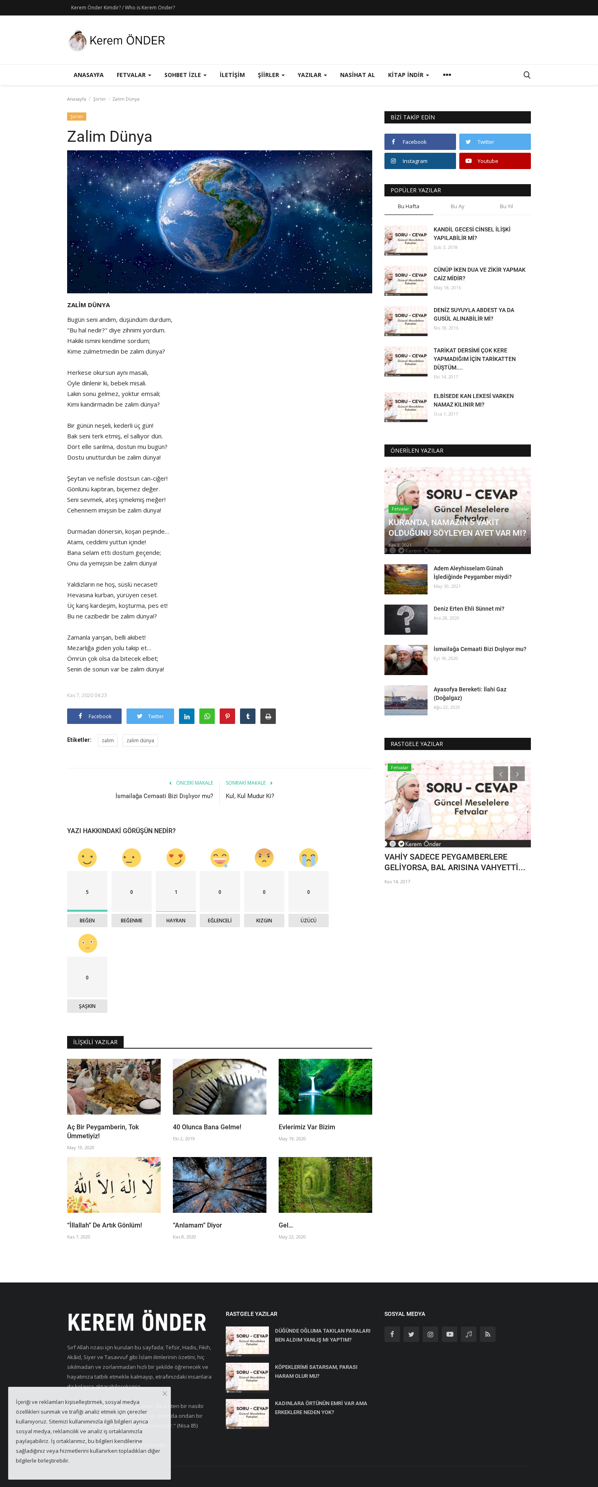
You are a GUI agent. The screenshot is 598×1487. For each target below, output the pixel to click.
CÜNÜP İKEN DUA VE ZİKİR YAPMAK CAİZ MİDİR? (480, 274)
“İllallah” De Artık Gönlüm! (104, 1225)
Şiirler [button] (269, 75)
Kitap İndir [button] (406, 75)
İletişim (232, 75)
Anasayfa (89, 75)
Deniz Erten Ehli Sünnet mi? (469, 608)
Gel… (286, 1225)
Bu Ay (458, 206)
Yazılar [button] (310, 75)
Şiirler (99, 99)
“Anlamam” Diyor (197, 1225)
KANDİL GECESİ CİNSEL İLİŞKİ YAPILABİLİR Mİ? (472, 233)
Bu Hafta (408, 206)
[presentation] (500, 773)
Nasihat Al (357, 75)
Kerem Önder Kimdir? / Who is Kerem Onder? (123, 7)
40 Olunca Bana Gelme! (207, 1127)
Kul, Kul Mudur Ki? (250, 796)
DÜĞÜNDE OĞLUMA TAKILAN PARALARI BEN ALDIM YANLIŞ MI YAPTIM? (323, 1335)
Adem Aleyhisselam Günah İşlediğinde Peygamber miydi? (473, 572)
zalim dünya (140, 740)
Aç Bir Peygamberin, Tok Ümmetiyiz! (103, 1131)
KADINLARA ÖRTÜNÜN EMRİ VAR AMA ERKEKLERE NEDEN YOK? (321, 1407)
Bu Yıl (506, 206)
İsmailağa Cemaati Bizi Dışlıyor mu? (164, 796)
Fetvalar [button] (132, 75)
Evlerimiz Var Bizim (307, 1127)
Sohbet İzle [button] (183, 75)
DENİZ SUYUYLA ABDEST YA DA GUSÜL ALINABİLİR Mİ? (474, 314)
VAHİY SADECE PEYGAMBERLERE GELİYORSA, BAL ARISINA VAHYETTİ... (455, 862)
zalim (108, 740)
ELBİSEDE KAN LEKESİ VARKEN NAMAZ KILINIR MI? (474, 400)
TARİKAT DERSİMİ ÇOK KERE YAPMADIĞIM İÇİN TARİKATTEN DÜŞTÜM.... (475, 359)
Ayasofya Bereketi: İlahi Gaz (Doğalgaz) (470, 693)
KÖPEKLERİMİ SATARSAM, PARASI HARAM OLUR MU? (316, 1371)
